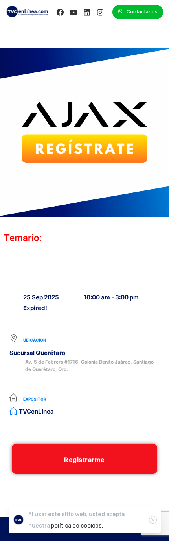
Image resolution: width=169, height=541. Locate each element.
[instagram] (100, 12)
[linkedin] (87, 12)
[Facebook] (60, 12)
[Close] (153, 520)
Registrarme (84, 459)
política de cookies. (77, 525)
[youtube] (73, 12)
